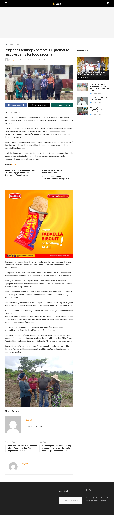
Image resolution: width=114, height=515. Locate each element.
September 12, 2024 (26, 60)
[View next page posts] (41, 183)
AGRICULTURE (14, 44)
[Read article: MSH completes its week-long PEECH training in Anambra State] (82, 111)
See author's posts (34, 426)
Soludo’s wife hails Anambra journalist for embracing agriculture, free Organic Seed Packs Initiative (20, 172)
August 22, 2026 (84, 77)
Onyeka (14, 60)
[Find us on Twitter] (90, 490)
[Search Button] (108, 3)
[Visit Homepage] (57, 3)
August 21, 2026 (96, 93)
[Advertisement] (57, 22)
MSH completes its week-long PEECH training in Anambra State (98, 110)
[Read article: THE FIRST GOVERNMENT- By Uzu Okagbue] (82, 101)
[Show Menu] (6, 3)
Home (6, 44)
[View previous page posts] (37, 183)
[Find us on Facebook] (86, 490)
